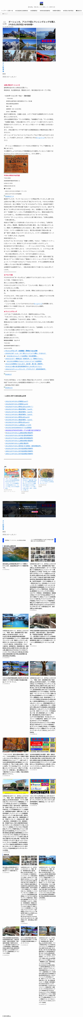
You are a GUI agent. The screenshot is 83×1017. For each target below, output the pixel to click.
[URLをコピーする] (4, 74)
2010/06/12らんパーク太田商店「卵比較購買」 (23, 356)
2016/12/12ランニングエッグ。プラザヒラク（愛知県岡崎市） (25, 369)
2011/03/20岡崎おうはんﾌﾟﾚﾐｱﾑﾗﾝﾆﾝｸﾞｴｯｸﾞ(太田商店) (24, 361)
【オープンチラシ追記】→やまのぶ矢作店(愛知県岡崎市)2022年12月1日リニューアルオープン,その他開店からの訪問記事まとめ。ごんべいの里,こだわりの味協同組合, (12, 483)
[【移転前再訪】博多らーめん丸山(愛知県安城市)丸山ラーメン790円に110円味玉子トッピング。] (46, 473)
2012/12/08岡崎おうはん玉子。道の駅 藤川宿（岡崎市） (24, 364)
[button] (3, 63)
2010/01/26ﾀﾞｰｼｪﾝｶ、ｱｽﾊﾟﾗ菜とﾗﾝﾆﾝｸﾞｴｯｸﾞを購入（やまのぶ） (26, 353)
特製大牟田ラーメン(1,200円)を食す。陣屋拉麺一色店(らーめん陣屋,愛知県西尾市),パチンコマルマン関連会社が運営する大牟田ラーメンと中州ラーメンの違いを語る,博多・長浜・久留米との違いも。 (30, 484)
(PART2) (38, 430)
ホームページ (40, 138)
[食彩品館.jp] (41, 3)
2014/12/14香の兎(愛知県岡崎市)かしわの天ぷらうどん (23, 366)
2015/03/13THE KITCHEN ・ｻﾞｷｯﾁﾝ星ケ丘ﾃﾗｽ (20, 430)
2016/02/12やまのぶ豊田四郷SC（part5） (19, 409)
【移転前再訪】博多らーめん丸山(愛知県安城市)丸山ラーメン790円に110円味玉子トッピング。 (47, 481)
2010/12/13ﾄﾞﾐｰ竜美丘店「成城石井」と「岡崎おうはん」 (24, 358)
